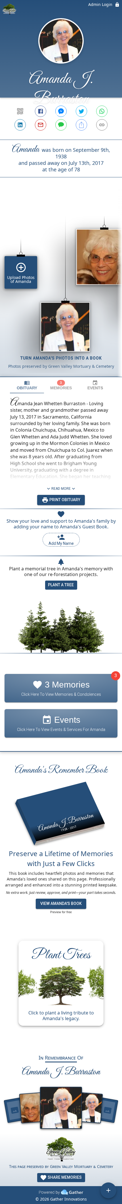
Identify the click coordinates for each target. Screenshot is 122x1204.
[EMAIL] (40, 125)
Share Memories (64, 1177)
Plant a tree (61, 585)
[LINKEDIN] (20, 125)
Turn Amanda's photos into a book (61, 358)
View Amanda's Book (61, 903)
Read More (61, 489)
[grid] (61, 286)
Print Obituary (64, 499)
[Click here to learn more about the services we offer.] (61, 1150)
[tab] (27, 385)
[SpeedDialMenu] (108, 1190)
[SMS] (61, 125)
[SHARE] (81, 125)
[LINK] (102, 125)
